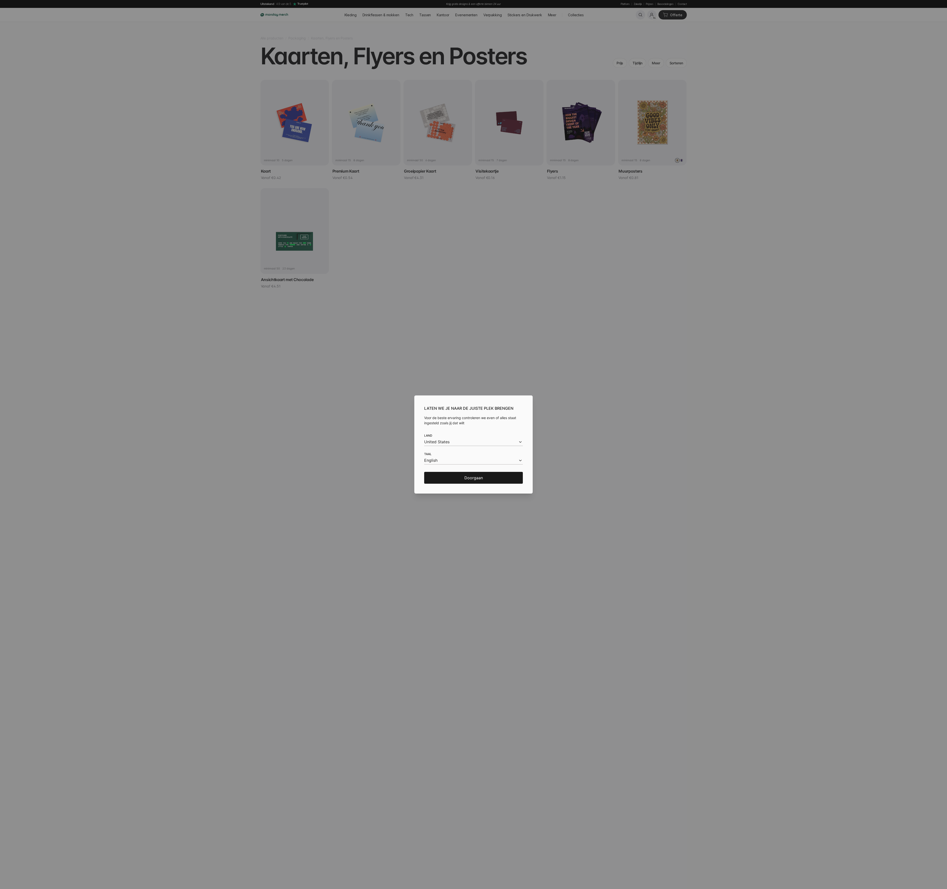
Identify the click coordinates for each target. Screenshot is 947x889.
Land (428, 435)
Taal (428, 454)
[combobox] (473, 442)
